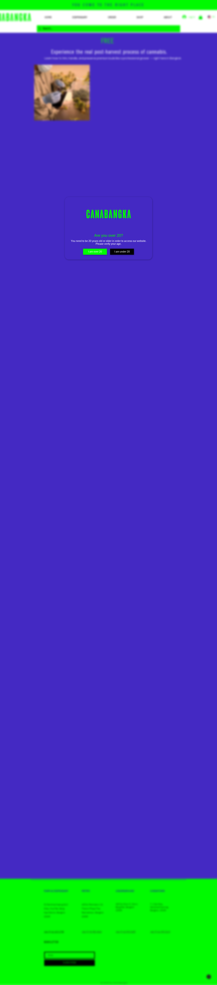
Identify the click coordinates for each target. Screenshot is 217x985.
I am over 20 (95, 251)
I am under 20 (122, 251)
